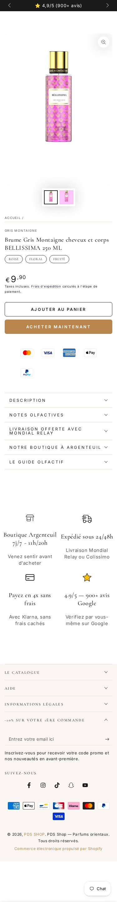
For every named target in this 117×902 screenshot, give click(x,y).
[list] (58, 573)
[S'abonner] (108, 739)
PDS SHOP (34, 834)
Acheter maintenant (58, 326)
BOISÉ (14, 259)
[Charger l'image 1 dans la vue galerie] (51, 197)
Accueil (13, 218)
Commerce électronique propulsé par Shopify (58, 848)
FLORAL (36, 259)
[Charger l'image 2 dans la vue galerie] (66, 197)
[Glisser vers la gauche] (10, 5)
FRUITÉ (59, 259)
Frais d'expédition (46, 286)
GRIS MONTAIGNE (21, 230)
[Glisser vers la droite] (107, 5)
